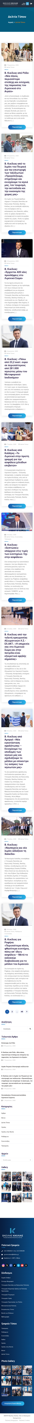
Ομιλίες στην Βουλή (7, 1132)
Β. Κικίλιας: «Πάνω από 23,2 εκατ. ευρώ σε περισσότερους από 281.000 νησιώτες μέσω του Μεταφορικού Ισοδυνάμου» (16, 368)
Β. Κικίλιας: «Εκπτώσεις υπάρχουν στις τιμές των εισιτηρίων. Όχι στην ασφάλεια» (16, 550)
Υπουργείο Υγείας (6, 1298)
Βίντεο (3, 1118)
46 (22, 1011)
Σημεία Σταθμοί (5, 1278)
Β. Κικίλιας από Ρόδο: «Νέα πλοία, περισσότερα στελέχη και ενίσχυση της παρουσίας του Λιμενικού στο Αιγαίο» (17, 82)
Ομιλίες (3, 1127)
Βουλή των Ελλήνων (7, 1313)
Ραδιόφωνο (18, 931)
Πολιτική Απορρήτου (11, 1420)
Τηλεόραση (8, 539)
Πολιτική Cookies (24, 1420)
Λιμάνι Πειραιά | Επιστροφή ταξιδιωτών (15, 1066)
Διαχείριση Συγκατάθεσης (12, 1403)
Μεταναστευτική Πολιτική (8, 1306)
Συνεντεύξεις (19, 537)
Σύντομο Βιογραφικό (7, 1281)
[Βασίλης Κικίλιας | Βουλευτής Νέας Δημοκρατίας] (10, 3)
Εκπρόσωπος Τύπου (7, 1309)
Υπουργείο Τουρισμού (7, 1295)
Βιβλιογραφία (5, 1317)
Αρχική (10, 22)
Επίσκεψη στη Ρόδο (8, 1043)
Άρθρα (3, 1113)
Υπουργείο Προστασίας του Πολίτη (11, 1302)
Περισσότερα (17, 127)
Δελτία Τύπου (10, 67)
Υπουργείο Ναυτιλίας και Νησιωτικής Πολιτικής (15, 1285)
